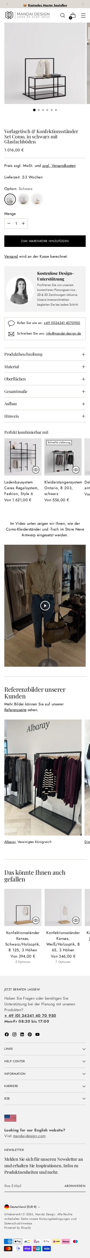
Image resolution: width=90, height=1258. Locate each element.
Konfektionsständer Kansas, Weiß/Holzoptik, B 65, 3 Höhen (63, 941)
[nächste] (83, 4)
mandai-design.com (29, 1136)
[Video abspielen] (45, 606)
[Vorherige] (7, 4)
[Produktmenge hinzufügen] (23, 223)
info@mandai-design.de (63, 333)
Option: (18, 188)
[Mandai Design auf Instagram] (15, 1035)
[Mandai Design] (27, 15)
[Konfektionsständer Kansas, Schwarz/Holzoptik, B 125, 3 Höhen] (23, 907)
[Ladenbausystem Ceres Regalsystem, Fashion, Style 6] (23, 457)
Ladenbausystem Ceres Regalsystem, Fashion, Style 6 (21, 487)
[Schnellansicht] (36, 470)
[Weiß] (37, 199)
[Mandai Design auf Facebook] (7, 1035)
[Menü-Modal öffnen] (83, 15)
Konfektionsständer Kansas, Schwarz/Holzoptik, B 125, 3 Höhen (23, 941)
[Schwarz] (10, 199)
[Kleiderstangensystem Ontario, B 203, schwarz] (63, 457)
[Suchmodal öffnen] (62, 15)
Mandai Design (45, 1214)
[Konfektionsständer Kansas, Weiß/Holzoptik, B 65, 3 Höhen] (63, 907)
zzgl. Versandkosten (59, 165)
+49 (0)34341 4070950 (62, 322)
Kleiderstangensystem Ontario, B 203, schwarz (63, 487)
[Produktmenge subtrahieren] (9, 223)
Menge (10, 213)
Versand (11, 256)
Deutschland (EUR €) (23, 1207)
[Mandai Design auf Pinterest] (30, 1035)
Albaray (9, 841)
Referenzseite (15, 710)
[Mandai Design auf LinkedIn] (22, 1035)
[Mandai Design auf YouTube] (38, 1035)
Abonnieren (75, 1186)
